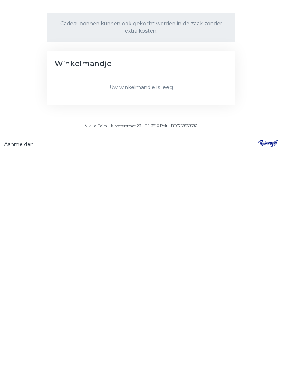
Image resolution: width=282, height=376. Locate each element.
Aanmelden (19, 144)
